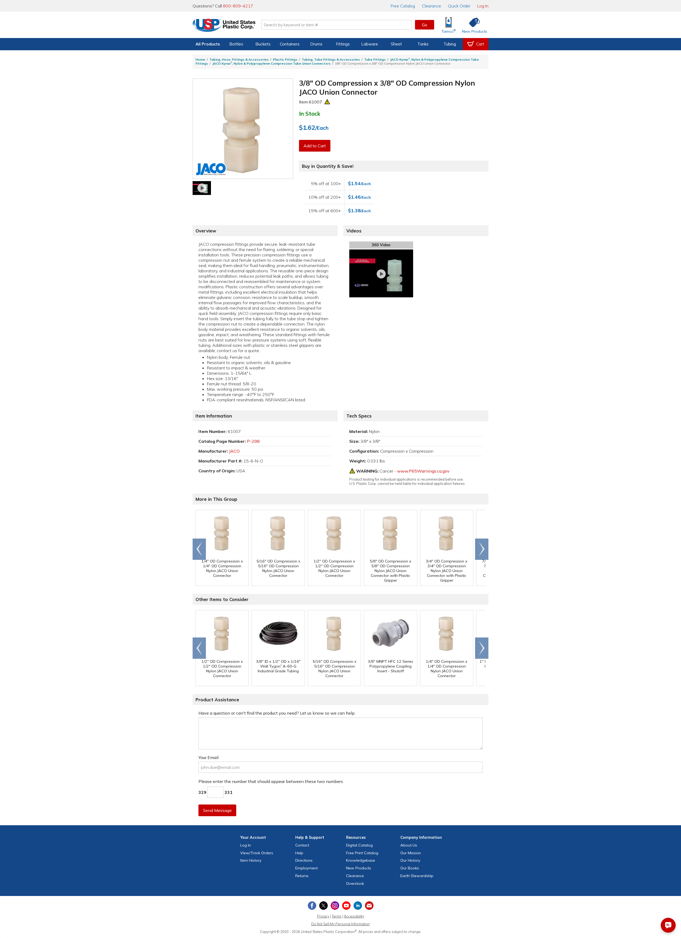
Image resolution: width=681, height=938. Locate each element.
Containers (290, 44)
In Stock (309, 113)
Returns (302, 875)
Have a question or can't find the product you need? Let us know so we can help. (276, 713)
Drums (316, 44)
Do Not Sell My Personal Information (340, 924)
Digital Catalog (359, 845)
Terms (337, 916)
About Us (408, 845)
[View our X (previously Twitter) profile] (323, 905)
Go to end (199, 549)
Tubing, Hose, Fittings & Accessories (239, 59)
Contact (302, 845)
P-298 (253, 441)
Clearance (431, 6)
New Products (358, 868)
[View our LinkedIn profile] (357, 905)
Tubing (449, 44)
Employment (306, 868)
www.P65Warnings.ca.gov (423, 471)
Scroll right (482, 549)
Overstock (355, 883)
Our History (410, 860)
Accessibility (354, 916)
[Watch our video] (202, 188)
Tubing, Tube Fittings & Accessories (331, 59)
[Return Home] (224, 26)
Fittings (343, 44)
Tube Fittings (375, 59)
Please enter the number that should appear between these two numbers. (271, 781)
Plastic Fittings (285, 59)
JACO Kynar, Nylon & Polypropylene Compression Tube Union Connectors (271, 63)
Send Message (217, 810)
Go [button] (424, 24)
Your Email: (208, 757)
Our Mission (410, 853)
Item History (250, 860)
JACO (234, 451)
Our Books (409, 868)
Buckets (263, 44)
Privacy (323, 916)
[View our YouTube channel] (346, 905)
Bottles (236, 44)
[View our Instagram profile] (335, 905)
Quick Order (459, 6)
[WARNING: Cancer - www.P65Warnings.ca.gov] (327, 102)
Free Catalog (362, 853)
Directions (304, 860)
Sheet (396, 44)
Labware (369, 44)
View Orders (256, 853)
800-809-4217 (238, 6)
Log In (482, 6)
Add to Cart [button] (315, 145)
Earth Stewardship (416, 875)
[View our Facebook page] (312, 905)
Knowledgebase (360, 860)
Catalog (403, 6)
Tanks (423, 44)
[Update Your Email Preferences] (369, 905)
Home (200, 59)
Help (299, 853)
